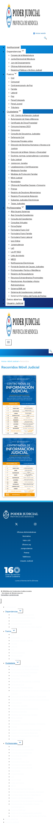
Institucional (13, 47)
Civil (12, 78)
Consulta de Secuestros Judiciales (25, 134)
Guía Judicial (16, 160)
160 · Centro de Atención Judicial (25, 115)
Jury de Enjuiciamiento (20, 63)
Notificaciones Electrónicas (22, 263)
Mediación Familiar (19, 170)
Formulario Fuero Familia (21, 233)
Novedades (16, 182)
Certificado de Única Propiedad (24, 123)
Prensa (14, 189)
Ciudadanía (10, 663)
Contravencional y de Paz (22, 85)
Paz (12, 96)
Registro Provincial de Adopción (24, 196)
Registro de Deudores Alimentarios (26, 192)
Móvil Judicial (16, 178)
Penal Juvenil (16, 104)
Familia (14, 89)
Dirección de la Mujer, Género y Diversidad (28, 152)
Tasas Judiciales (18, 204)
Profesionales (11, 743)
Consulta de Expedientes (21, 219)
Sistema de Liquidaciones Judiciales (26, 292)
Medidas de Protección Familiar (24, 174)
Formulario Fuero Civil (20, 230)
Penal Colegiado (18, 100)
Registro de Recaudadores (22, 274)
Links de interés (17, 255)
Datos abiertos (14, 299)
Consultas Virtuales (19, 223)
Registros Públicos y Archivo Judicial (26, 70)
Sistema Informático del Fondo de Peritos (28, 296)
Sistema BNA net (18, 289)
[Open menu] (8, 342)
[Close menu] (0, 601)
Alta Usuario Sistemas (20, 211)
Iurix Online (15, 241)
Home (3, 361)
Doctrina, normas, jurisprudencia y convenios (30, 156)
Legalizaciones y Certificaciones (24, 167)
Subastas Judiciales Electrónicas (25, 200)
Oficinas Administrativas (21, 66)
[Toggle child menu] (20, 611)
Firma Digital (16, 226)
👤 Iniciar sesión (39, 33)
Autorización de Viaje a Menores (25, 119)
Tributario (15, 107)
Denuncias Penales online (22, 141)
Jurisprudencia (17, 245)
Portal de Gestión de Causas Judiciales (27, 267)
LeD (12, 248)
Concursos (15, 130)
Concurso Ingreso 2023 (21, 126)
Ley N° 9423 (16, 252)
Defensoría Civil (17, 137)
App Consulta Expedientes (22, 215)
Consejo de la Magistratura (22, 55)
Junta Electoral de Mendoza (23, 59)
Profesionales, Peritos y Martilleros (26, 270)
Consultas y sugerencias (10, 595)
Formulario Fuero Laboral (21, 237)
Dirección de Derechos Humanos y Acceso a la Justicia (30, 147)
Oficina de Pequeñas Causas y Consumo (28, 185)
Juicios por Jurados (19, 163)
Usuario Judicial (15, 303)
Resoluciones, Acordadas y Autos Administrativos (25, 283)
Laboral (14, 93)
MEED (13, 259)
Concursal (15, 82)
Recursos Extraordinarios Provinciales (27, 278)
